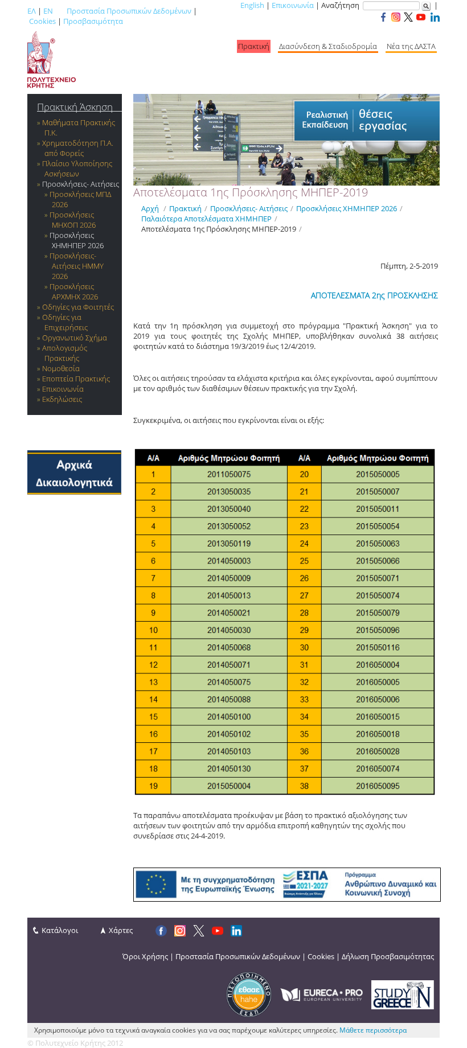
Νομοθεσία (61, 368)
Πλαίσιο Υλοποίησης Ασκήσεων (77, 168)
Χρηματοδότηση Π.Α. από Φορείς (77, 148)
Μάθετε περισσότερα (373, 1030)
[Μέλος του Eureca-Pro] (321, 994)
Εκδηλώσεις (62, 399)
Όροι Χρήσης (145, 956)
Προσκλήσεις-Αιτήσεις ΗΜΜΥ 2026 (77, 265)
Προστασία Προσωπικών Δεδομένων (129, 11)
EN (48, 11)
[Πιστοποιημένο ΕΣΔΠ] (249, 994)
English (252, 5)
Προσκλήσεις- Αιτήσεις (80, 184)
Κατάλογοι (60, 930)
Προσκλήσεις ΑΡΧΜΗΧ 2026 (74, 291)
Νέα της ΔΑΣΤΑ (411, 46)
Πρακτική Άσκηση (75, 106)
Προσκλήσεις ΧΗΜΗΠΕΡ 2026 (77, 240)
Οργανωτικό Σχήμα (74, 337)
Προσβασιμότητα (93, 21)
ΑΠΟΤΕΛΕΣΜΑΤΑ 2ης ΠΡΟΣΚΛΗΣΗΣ (374, 295)
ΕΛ (31, 11)
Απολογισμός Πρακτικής (64, 353)
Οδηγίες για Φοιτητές (78, 307)
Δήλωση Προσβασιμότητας (388, 956)
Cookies (42, 21)
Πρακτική (253, 46)
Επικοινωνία (293, 5)
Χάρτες (121, 930)
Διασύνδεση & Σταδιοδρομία (328, 46)
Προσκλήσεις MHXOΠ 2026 (73, 219)
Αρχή (150, 208)
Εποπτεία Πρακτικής (76, 378)
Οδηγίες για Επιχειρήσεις (65, 322)
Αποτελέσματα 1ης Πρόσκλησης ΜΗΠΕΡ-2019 (218, 229)
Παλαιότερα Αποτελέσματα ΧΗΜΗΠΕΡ (206, 218)
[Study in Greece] (402, 994)
